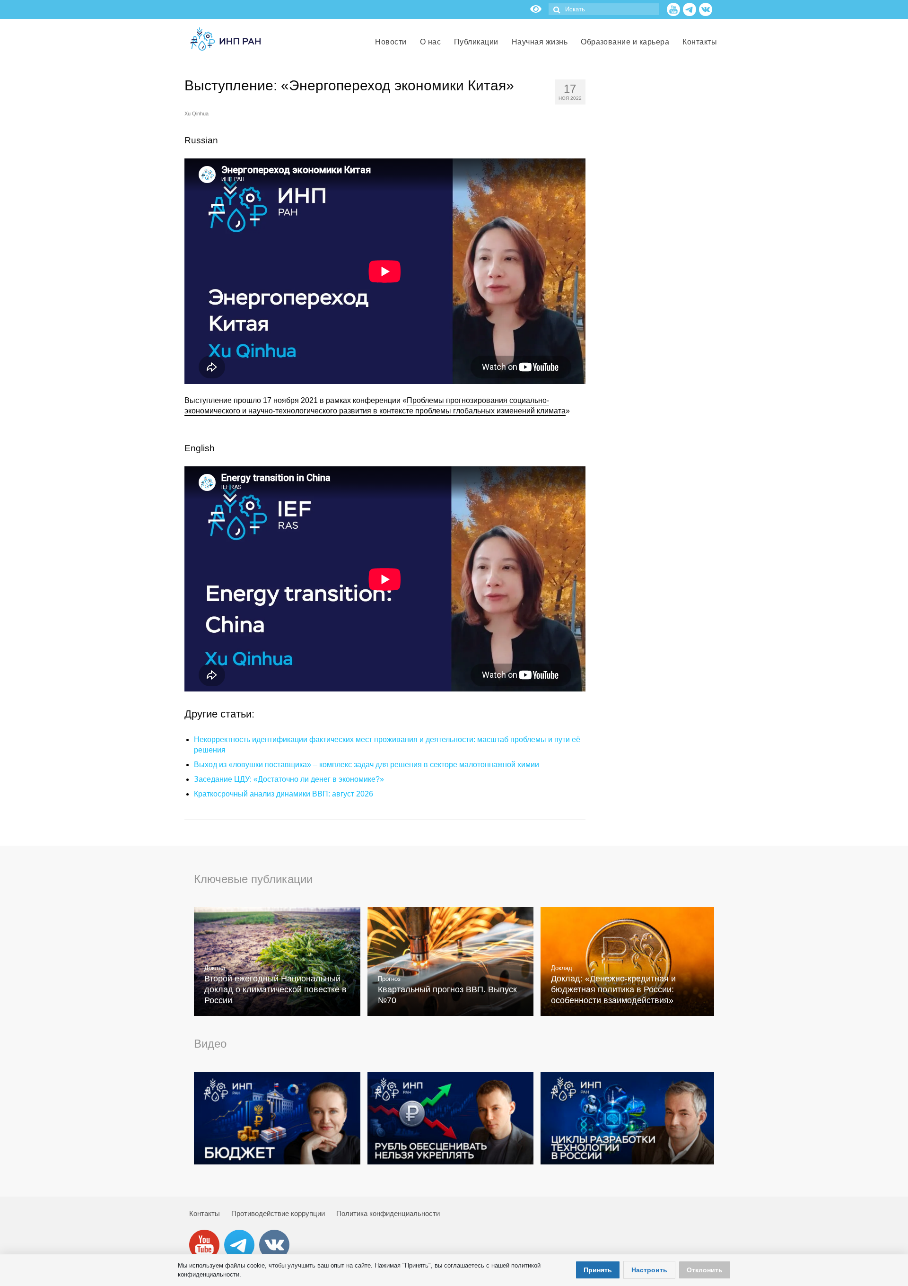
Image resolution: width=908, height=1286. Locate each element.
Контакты (204, 1213)
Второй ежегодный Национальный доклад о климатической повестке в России (275, 989)
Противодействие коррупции (278, 1213)
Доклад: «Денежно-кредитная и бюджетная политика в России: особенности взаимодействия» (613, 989)
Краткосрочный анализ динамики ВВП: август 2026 (283, 794)
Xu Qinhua (196, 113)
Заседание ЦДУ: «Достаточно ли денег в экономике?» (289, 779)
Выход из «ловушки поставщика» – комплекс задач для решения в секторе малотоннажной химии (366, 765)
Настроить (649, 1270)
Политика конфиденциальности (388, 1213)
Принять (598, 1270)
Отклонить (705, 1270)
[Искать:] (604, 9)
